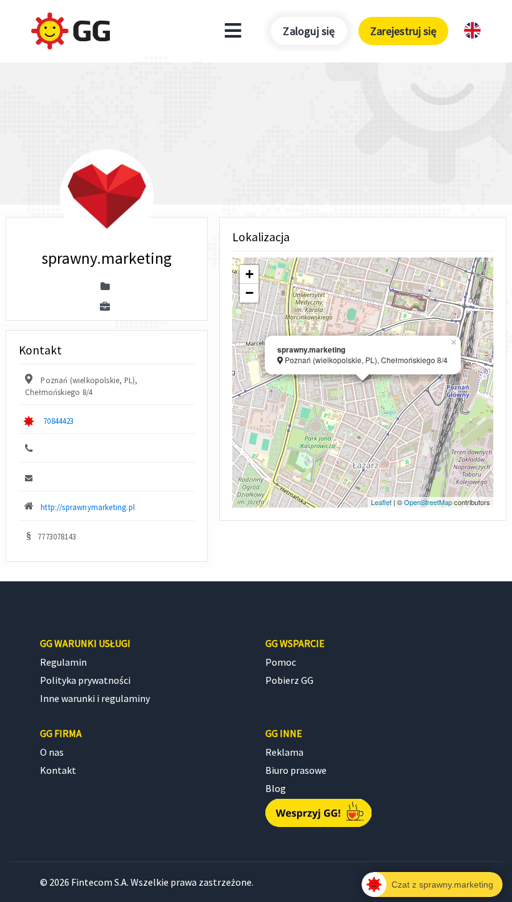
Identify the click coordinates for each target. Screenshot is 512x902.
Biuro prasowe (296, 770)
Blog (275, 788)
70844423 (58, 421)
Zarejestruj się (403, 31)
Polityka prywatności (85, 680)
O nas (52, 752)
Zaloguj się (309, 31)
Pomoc (280, 662)
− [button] (249, 293)
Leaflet (381, 502)
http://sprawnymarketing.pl (88, 507)
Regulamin (63, 662)
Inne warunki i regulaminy (95, 698)
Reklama (284, 752)
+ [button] (249, 274)
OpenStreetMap (428, 502)
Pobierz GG (289, 680)
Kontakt (58, 770)
